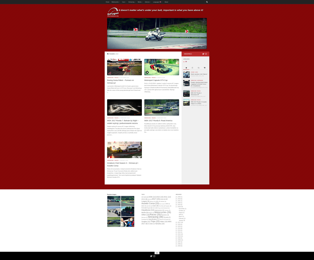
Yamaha (159, 224)
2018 (162, 199)
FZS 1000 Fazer (157, 208)
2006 (179, 244)
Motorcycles (115, 2)
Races (116, 77)
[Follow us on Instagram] (206, 54)
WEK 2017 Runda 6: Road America (158, 121)
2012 (179, 232)
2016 (150, 199)
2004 (179, 246)
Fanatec (168, 206)
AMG (158, 201)
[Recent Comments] (198, 68)
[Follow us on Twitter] (203, 54)
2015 (179, 226)
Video (163, 221)
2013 (179, 230)
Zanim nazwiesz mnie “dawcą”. (199, 74)
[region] (157, 33)
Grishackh (166, 208)
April (180, 214)
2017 (156, 199)
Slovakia (167, 217)
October (181, 210)
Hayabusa (147, 210)
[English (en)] (186, 61)
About (166, 2)
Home (107, 2)
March (180, 216)
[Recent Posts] (192, 68)
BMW (168, 203)
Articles (163, 201)
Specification (154, 219)
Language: (156, 2)
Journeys (167, 210)
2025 (179, 197)
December (181, 208)
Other (192, 72)
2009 (179, 238)
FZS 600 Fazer (146, 208)
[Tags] (205, 68)
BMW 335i (144, 206)
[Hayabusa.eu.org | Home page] (113, 12)
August (181, 212)
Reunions (165, 215)
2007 (179, 242)
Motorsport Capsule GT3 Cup (155, 80)
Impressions (159, 210)
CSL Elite (162, 206)
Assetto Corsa (150, 203)
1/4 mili (144, 197)
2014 (144, 199)
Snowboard (144, 219)
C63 (150, 206)
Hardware (200, 80)
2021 (179, 200)
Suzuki (167, 219)
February (181, 218)
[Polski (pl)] (184, 61)
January (181, 220)
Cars (123, 2)
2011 (167, 197)
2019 (179, 204)
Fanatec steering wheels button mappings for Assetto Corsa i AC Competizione (199, 84)
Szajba (145, 221)
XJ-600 (151, 224)
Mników (151, 212)
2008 (152, 197)
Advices (147, 2)
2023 (179, 198)
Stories (162, 219)
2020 (179, 202)
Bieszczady (162, 203)
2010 (159, 197)
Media (139, 2)
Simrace (144, 217)
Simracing (131, 2)
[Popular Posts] (186, 68)
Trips (155, 221)
